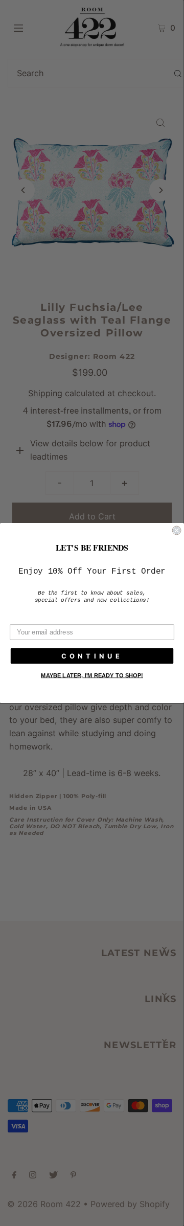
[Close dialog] (177, 530)
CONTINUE (92, 656)
